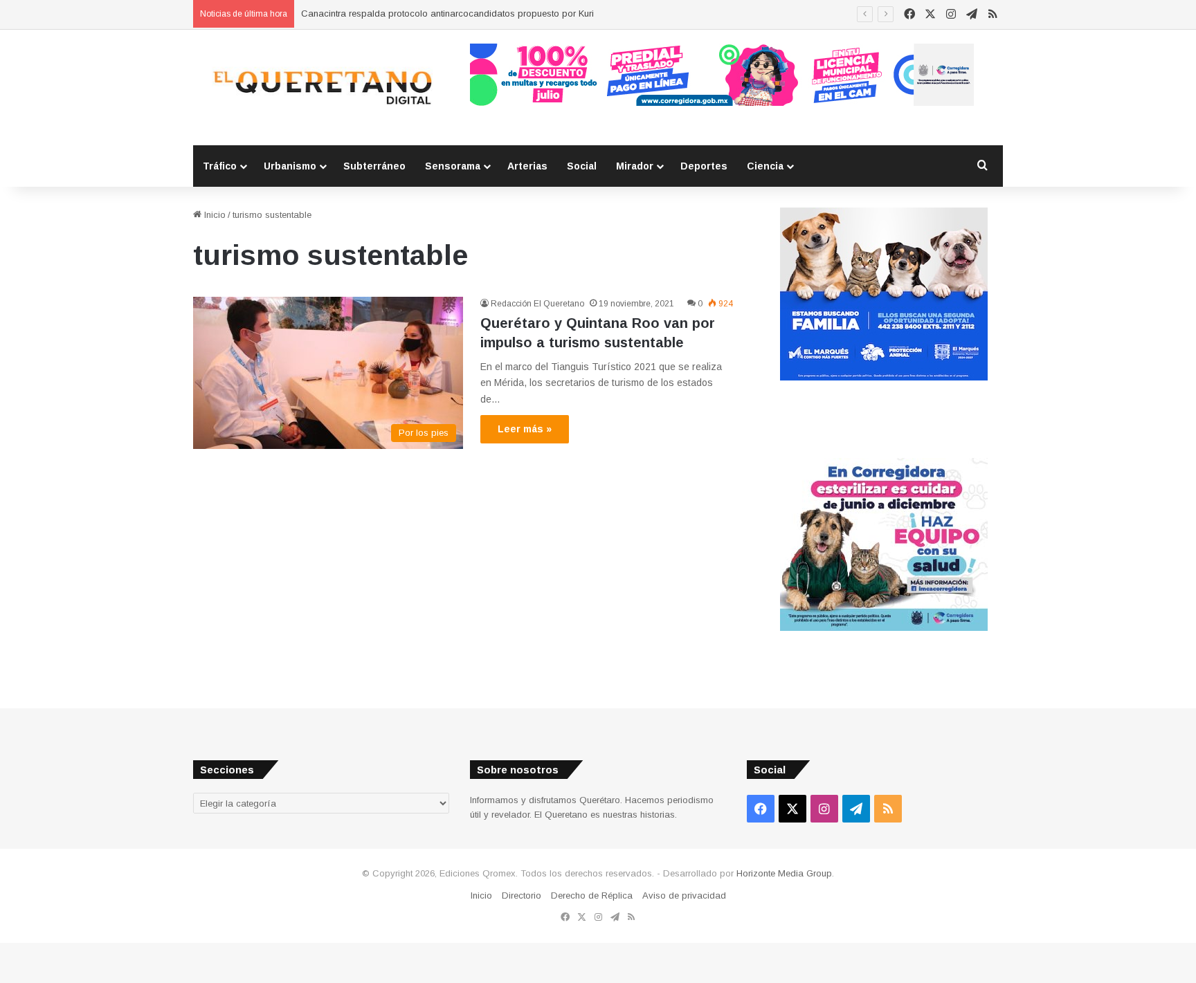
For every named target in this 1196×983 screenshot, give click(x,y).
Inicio (213, 215)
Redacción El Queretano (537, 304)
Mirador (634, 166)
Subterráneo (374, 166)
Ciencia (765, 166)
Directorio (521, 895)
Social (582, 166)
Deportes (703, 166)
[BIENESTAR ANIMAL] (884, 377)
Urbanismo (290, 166)
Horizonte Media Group (784, 873)
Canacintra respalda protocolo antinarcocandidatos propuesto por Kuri (447, 13)
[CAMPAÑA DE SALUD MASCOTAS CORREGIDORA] (884, 628)
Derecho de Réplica (592, 895)
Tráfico (220, 166)
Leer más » (525, 428)
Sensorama (452, 166)
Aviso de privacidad (684, 895)
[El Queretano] (321, 87)
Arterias (527, 166)
